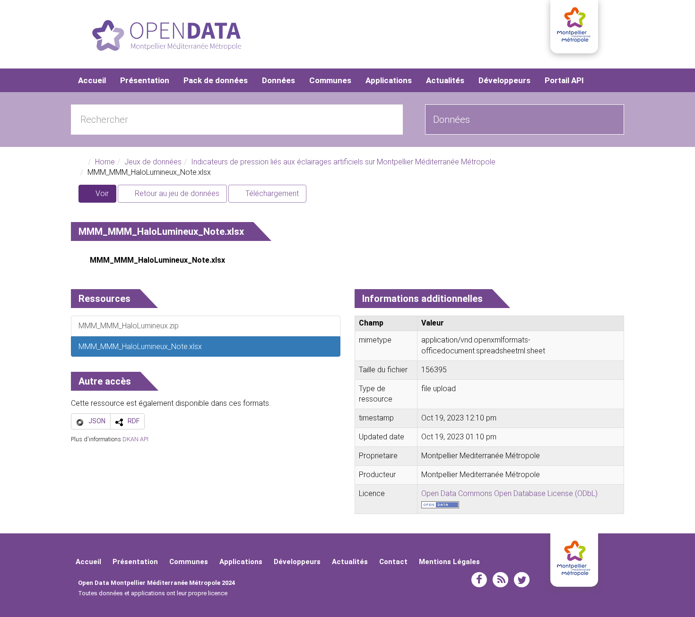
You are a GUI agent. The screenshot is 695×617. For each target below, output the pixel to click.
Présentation (144, 80)
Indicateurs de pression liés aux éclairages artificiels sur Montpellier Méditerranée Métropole (343, 161)
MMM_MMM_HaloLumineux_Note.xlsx (157, 260)
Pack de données (215, 80)
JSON (96, 421)
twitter (522, 579)
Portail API (564, 80)
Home (105, 161)
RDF (133, 421)
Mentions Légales (449, 561)
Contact (393, 561)
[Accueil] (166, 35)
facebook (479, 579)
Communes (330, 80)
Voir (105, 196)
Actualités (445, 80)
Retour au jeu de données (176, 193)
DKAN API (135, 439)
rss (500, 579)
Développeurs (504, 80)
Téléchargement (271, 193)
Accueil (92, 80)
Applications (388, 80)
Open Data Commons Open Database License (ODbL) (509, 493)
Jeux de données (153, 161)
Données (278, 80)
